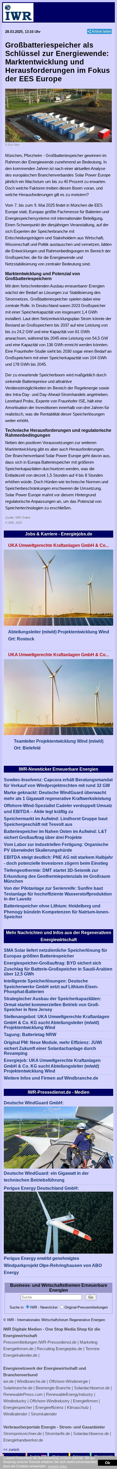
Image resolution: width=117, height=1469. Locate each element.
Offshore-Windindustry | (51, 1401)
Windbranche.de (31, 1381)
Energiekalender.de (20, 1355)
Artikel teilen (101, 31)
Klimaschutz (78, 1407)
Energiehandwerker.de (23, 1440)
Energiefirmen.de (18, 1348)
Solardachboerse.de (92, 1388)
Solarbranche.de (17, 1388)
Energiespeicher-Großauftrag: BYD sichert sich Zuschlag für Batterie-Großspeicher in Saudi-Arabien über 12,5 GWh (58, 968)
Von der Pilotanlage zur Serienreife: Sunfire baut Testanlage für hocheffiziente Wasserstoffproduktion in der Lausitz (58, 893)
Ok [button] (107, 1463)
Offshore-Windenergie (68, 1381)
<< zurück (11, 1450)
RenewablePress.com (23, 1394)
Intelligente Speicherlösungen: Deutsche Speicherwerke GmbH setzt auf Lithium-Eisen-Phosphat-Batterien (51, 986)
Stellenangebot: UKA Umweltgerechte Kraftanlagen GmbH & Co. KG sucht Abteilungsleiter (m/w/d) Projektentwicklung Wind (56, 1022)
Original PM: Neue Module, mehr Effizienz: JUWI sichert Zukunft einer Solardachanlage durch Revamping (53, 1048)
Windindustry (14, 1401)
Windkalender (15, 1414)
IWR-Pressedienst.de (57, 1342)
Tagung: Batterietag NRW (30, 1034)
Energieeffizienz (49, 1407)
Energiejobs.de (69, 1348)
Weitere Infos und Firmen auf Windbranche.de (51, 1078)
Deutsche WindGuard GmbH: (34, 1103)
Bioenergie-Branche (53, 1388)
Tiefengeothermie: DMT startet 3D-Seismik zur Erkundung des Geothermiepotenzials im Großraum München (57, 876)
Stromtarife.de (57, 1433)
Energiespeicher (17, 1407)
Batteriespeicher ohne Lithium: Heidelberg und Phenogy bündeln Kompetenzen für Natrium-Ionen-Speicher (56, 911)
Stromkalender (44, 1414)
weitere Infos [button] (57, 1466)
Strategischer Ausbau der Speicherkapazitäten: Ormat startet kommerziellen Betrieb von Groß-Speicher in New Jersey (52, 1004)
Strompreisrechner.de (22, 1433)
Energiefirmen (85, 1401)
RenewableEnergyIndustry (69, 1394)
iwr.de (8, 1381)
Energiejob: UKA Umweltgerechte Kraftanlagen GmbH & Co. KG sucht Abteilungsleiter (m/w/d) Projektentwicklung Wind (52, 1066)
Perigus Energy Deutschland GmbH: (41, 1188)
